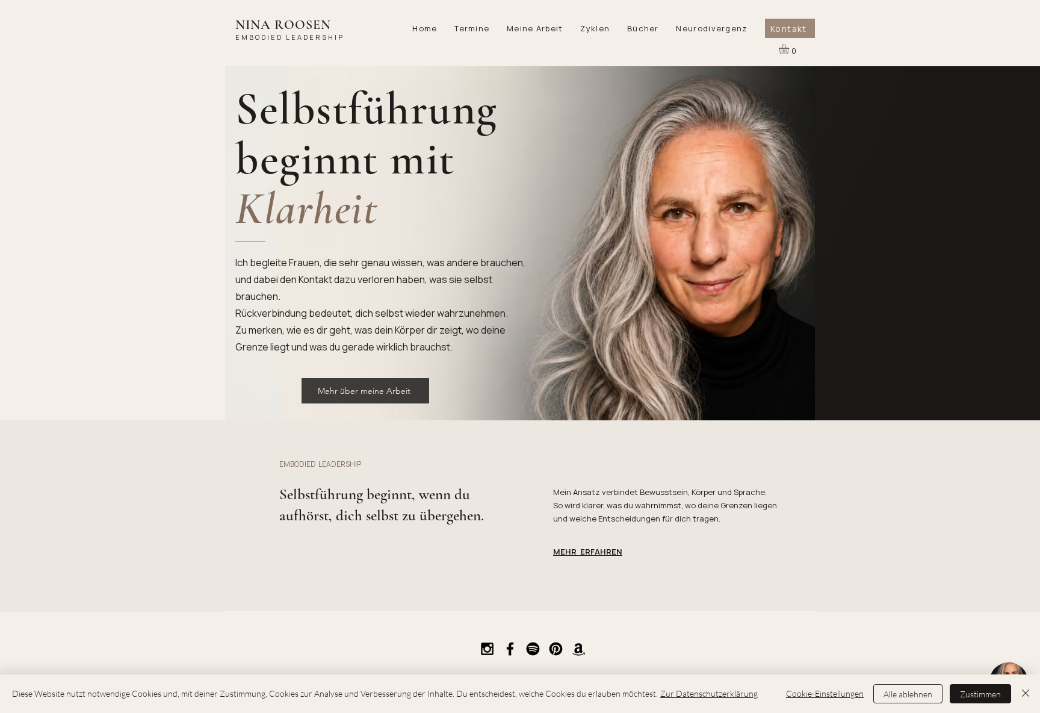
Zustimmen (980, 694)
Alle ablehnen (908, 694)
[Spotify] (533, 649)
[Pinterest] (556, 649)
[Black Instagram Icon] (487, 649)
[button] (472, 28)
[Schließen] (1025, 693)
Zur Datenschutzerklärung (709, 693)
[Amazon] (578, 649)
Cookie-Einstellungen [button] (825, 693)
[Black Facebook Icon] (510, 649)
